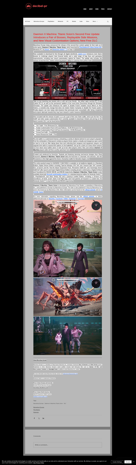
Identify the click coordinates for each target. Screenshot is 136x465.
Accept (128, 462)
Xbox (87, 21)
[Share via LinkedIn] (43, 418)
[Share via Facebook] (34, 418)
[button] (108, 21)
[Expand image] (67, 219)
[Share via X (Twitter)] (39, 418)
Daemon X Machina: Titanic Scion (54, 403)
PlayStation (51, 21)
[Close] (134, 462)
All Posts (27, 21)
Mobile (74, 21)
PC (67, 21)
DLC (65, 403)
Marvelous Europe (39, 21)
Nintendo (60, 21)
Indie (81, 21)
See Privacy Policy (38, 463)
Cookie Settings (117, 462)
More (94, 21)
